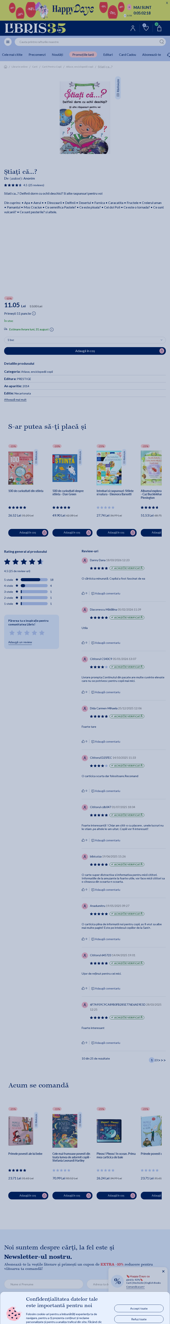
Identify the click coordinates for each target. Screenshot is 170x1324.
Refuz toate (139, 1319)
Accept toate (139, 1308)
